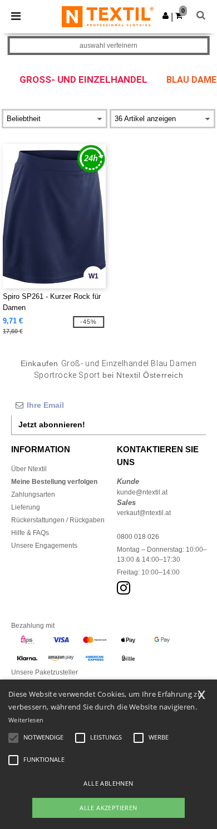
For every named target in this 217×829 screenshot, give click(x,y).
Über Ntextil (29, 469)
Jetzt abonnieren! (51, 424)
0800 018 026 (138, 537)
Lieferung (25, 507)
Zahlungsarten (33, 494)
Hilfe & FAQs (30, 533)
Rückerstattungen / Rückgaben (58, 520)
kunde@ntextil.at (142, 492)
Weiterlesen (25, 720)
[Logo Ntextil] (108, 16)
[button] (165, 15)
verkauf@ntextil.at (144, 513)
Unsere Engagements (44, 546)
